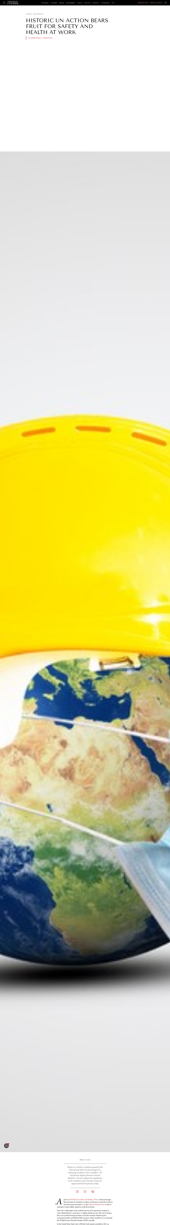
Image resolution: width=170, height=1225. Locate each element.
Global (29, 13)
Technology (105, 3)
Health (80, 3)
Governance (38, 13)
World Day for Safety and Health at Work (84, 1199)
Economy (54, 3)
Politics (88, 3)
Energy (61, 3)
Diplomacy (45, 3)
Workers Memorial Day (96, 1204)
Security (96, 3)
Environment (71, 3)
